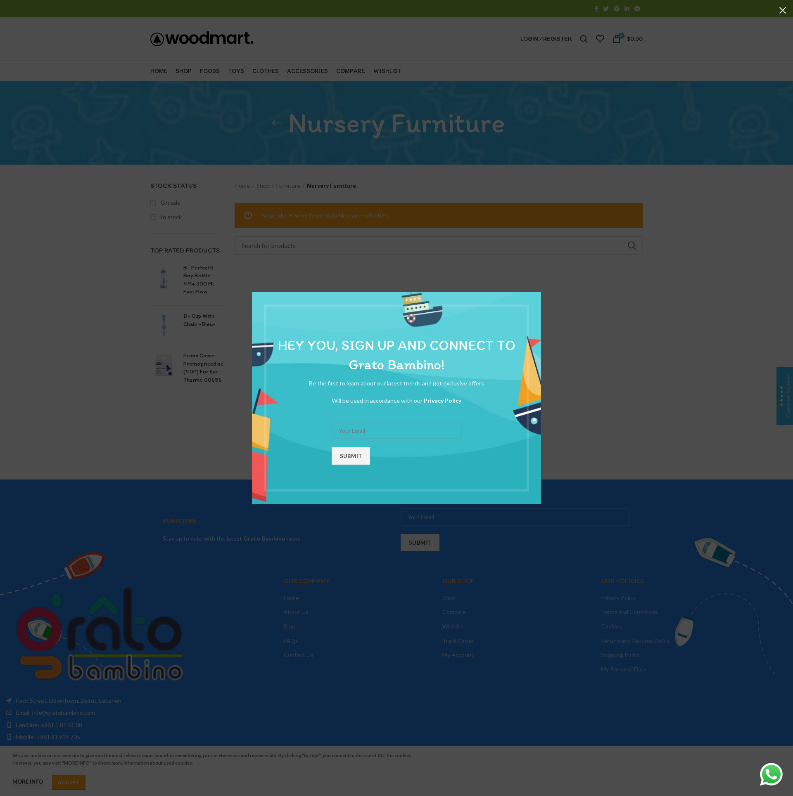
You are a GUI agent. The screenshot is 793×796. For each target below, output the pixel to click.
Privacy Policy (442, 400)
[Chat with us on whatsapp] (771, 773)
